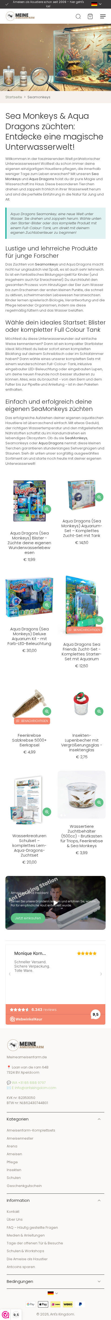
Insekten (14, 1170)
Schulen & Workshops (25, 1251)
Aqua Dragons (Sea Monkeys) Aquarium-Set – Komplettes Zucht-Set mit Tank (81, 528)
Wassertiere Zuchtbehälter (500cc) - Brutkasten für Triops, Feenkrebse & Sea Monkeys (82, 836)
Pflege (12, 1162)
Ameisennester (20, 1138)
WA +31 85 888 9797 (29, 1082)
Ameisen (14, 1154)
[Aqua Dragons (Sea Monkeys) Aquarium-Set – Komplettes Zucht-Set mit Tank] (82, 495)
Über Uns (15, 1219)
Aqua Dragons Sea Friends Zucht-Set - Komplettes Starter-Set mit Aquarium (82, 652)
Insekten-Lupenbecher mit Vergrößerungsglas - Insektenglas (81, 743)
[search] (78, 16)
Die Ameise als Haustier (27, 1259)
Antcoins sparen (21, 1267)
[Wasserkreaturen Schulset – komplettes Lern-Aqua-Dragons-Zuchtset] (29, 799)
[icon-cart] (90, 16)
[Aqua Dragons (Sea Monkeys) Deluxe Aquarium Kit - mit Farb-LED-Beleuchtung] (29, 597)
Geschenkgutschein (24, 1185)
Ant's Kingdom (62, 1314)
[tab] (9, 522)
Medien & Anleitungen (26, 1235)
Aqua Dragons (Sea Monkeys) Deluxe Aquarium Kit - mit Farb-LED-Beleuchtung (29, 636)
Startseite (13, 97)
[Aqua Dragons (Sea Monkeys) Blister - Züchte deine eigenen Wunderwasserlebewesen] (29, 501)
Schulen (14, 1178)
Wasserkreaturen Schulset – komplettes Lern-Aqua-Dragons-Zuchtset (29, 845)
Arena (12, 1146)
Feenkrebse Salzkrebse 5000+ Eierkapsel (29, 740)
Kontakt (13, 1211)
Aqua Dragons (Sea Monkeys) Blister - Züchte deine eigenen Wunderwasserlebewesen (29, 542)
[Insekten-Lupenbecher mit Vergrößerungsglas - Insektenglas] (82, 704)
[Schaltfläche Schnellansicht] (47, 509)
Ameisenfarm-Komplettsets (31, 1130)
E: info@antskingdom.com (34, 1087)
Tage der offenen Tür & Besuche (35, 1243)
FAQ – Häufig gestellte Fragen (32, 1227)
